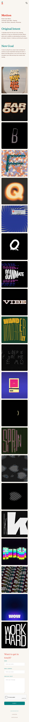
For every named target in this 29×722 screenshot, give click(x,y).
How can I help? (8, 676)
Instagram (14, 717)
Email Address (8, 668)
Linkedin (14, 714)
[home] (2, 3)
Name (5, 660)
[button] (27, 3)
